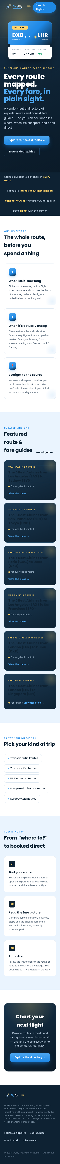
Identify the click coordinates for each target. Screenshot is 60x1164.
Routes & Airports (15, 1133)
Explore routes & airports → (26, 140)
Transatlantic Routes (24, 758)
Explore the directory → (30, 1057)
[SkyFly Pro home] (18, 7)
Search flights (40, 7)
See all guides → (46, 452)
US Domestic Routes (23, 778)
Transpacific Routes (23, 768)
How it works (12, 1140)
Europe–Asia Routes (23, 798)
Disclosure (30, 1140)
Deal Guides (37, 1133)
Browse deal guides (22, 151)
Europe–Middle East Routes (28, 788)
